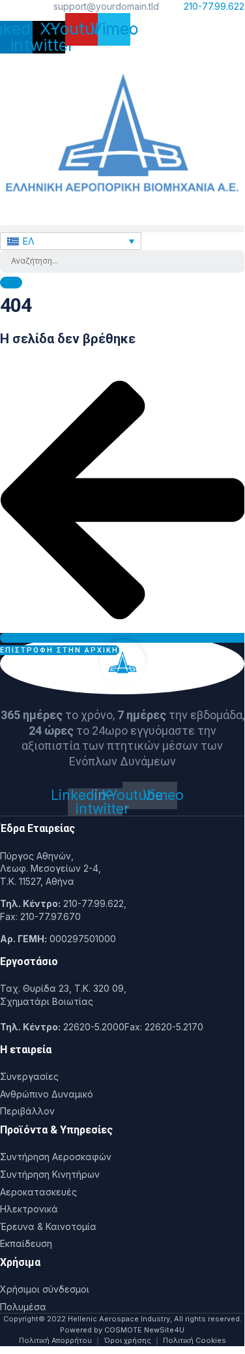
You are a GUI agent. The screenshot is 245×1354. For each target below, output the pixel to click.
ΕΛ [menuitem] (29, 241)
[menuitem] (70, 241)
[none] (70, 241)
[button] (122, 228)
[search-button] (11, 282)
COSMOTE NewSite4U (144, 1329)
